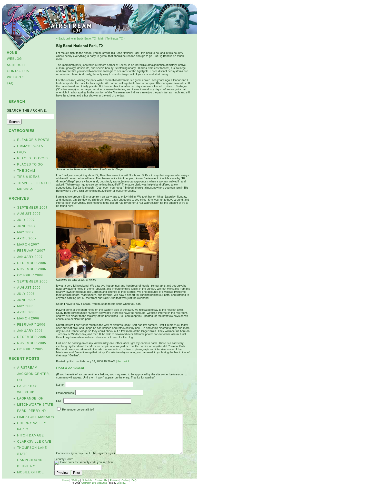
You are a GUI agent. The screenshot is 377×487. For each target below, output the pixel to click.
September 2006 (32, 281)
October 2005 (30, 349)
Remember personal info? (77, 409)
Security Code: (63, 459)
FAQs (21, 152)
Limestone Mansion (35, 417)
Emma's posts (30, 146)
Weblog (14, 59)
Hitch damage (30, 435)
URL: (59, 401)
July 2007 (26, 220)
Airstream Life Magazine (94, 483)
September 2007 (32, 207)
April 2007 (27, 238)
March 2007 (28, 244)
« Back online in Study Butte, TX (76, 38)
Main (101, 38)
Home (12, 52)
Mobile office (30, 472)
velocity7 (121, 483)
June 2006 (26, 300)
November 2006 (31, 269)
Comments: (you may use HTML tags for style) (85, 453)
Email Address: (65, 392)
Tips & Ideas (28, 177)
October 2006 (30, 275)
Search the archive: (27, 110)
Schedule (16, 65)
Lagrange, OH (30, 398)
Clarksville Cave (34, 441)
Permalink (123, 361)
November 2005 (31, 343)
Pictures (16, 77)
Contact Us (18, 71)
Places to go (30, 164)
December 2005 (31, 337)
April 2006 (27, 312)
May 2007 (25, 232)
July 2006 (26, 294)
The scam (26, 170)
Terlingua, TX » (115, 38)
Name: (60, 384)
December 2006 (31, 263)
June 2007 (26, 226)
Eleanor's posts (33, 140)
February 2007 (31, 250)
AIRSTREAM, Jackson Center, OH (33, 374)
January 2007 (30, 257)
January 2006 (30, 331)
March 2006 (28, 318)
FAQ (10, 83)
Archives (19, 198)
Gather (125, 480)
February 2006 (31, 324)
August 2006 (29, 287)
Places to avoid (32, 158)
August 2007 (29, 214)
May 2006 (25, 306)
